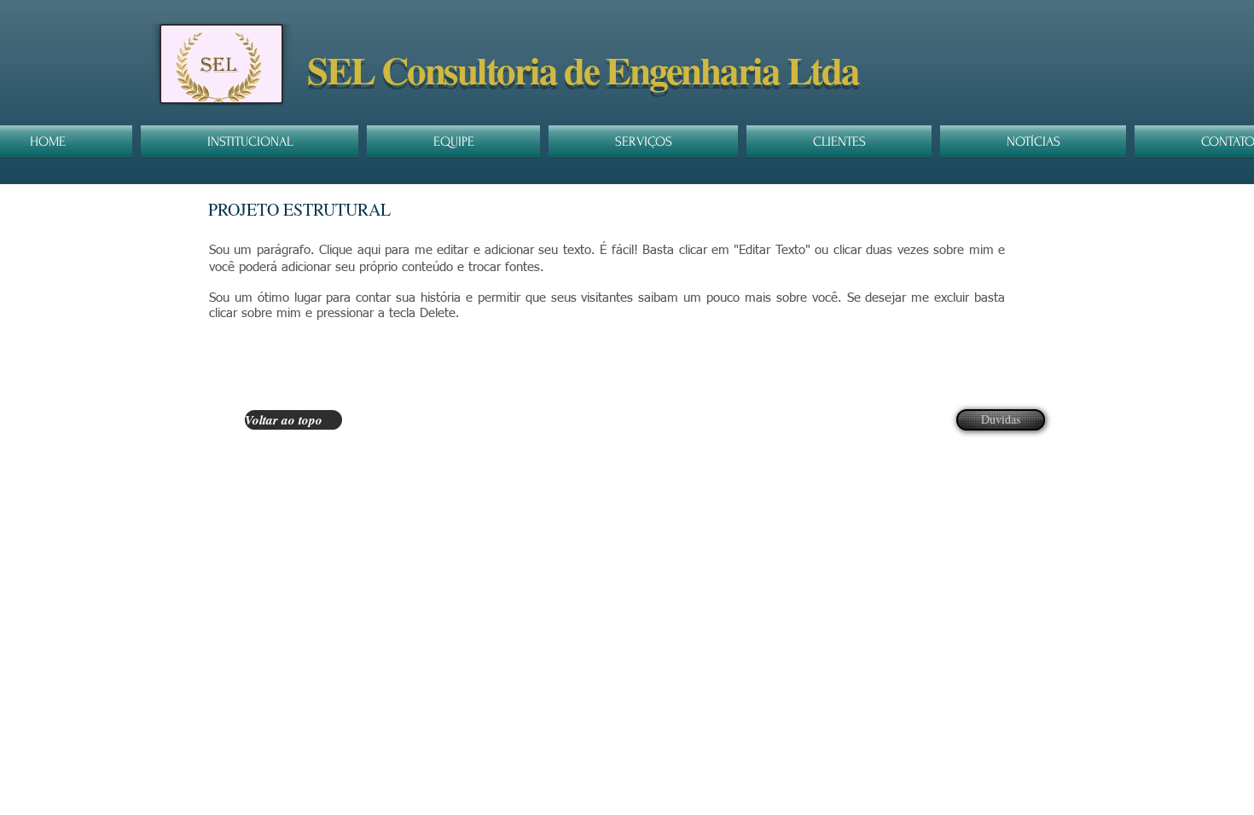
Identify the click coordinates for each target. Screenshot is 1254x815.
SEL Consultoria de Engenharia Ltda (583, 69)
